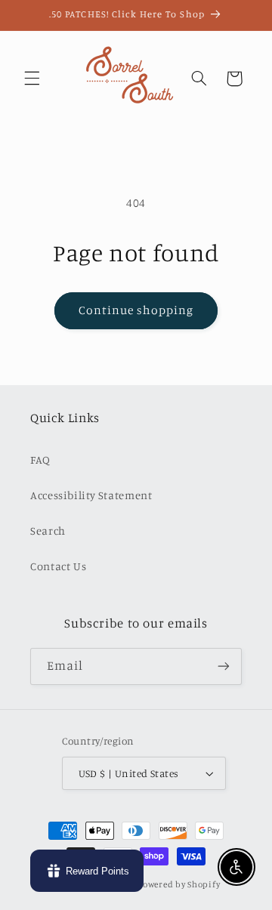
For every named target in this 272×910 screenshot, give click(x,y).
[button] (31, 78)
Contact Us (58, 566)
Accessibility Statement (91, 495)
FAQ (40, 459)
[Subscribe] (223, 666)
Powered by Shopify (179, 884)
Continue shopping (136, 310)
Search (48, 530)
